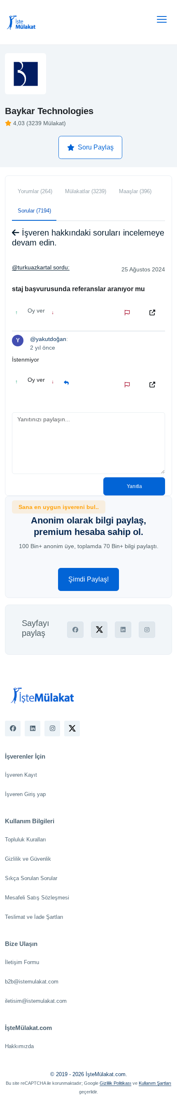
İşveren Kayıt (21, 775)
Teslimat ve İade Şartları (34, 917)
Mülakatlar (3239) (85, 191)
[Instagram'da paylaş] (147, 629)
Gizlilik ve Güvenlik (28, 859)
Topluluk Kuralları (25, 839)
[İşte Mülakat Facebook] (13, 728)
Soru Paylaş (96, 147)
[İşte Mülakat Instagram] (52, 728)
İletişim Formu (22, 962)
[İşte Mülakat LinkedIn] (32, 728)
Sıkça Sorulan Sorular (31, 878)
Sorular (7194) (34, 211)
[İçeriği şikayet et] (128, 312)
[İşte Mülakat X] (72, 728)
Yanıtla (134, 486)
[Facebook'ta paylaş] (75, 629)
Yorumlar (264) (35, 191)
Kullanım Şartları (155, 1083)
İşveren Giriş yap (25, 794)
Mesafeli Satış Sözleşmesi (37, 897)
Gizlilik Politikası (115, 1083)
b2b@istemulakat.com (31, 982)
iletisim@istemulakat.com (36, 1001)
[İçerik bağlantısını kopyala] (154, 312)
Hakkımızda (19, 1046)
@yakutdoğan (48, 339)
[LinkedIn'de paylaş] (123, 629)
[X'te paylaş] (99, 629)
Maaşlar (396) (135, 191)
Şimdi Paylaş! (88, 579)
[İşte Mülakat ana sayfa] (21, 22)
